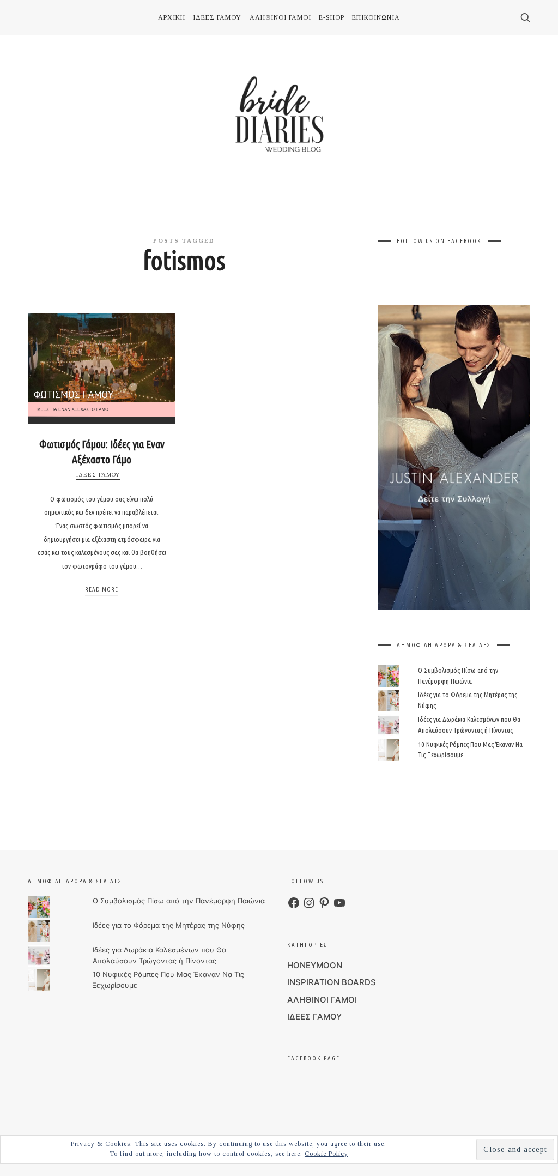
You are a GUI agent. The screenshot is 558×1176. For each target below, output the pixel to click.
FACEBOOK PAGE (313, 1058)
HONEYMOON (314, 965)
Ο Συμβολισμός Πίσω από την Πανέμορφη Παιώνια (179, 900)
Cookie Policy (326, 1153)
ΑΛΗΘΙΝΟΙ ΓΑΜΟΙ (322, 999)
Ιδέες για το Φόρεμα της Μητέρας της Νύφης (169, 925)
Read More (101, 589)
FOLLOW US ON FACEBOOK (439, 241)
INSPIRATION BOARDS (331, 982)
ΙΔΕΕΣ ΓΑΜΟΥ (98, 474)
